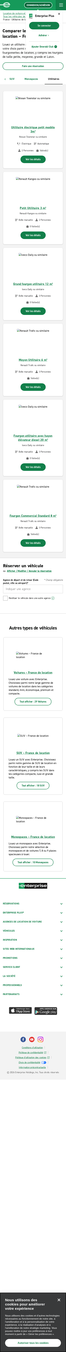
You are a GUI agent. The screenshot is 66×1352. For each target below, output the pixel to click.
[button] (61, 5)
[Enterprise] (5, 5)
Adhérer (43, 35)
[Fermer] (59, 1300)
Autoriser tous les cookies (33, 1342)
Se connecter (44, 25)
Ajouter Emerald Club (42, 46)
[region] (33, 1322)
